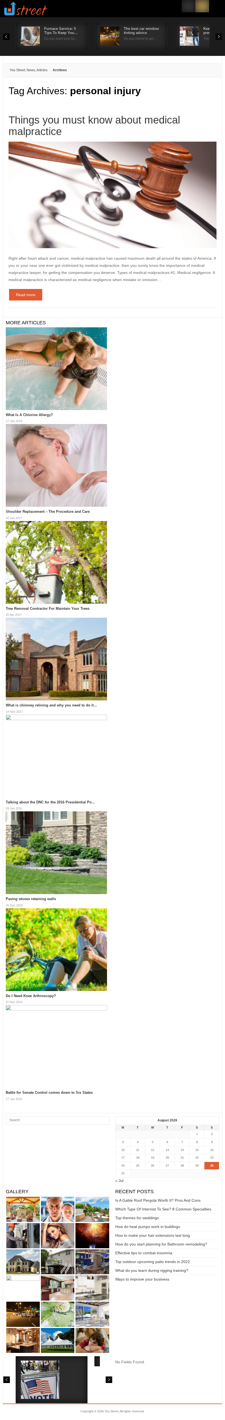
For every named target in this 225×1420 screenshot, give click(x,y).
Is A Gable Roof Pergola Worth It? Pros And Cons (158, 1200)
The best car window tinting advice (141, 31)
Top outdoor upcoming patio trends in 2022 (152, 1261)
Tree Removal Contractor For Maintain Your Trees (47, 608)
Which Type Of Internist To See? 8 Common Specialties (163, 1209)
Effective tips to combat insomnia (143, 1253)
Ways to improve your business (142, 1279)
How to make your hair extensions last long (152, 1235)
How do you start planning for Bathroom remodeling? (161, 1244)
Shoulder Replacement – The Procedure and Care (48, 511)
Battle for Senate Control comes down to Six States (49, 1092)
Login (188, 6)
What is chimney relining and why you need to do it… (51, 705)
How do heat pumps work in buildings (147, 1226)
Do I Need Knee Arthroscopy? (31, 996)
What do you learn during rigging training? (151, 1270)
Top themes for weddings (137, 1218)
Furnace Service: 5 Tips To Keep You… (61, 31)
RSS (202, 6)
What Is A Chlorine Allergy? (29, 415)
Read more (25, 295)
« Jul (119, 1180)
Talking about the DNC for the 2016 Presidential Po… (50, 802)
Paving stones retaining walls (31, 899)
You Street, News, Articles (28, 70)
